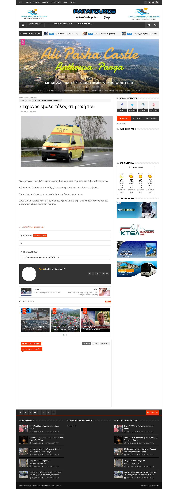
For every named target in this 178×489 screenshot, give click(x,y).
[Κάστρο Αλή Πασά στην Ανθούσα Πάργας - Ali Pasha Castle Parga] (89, 66)
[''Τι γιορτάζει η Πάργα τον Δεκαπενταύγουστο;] (23, 463)
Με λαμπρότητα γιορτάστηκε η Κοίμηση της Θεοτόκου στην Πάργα (46, 450)
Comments (153, 118)
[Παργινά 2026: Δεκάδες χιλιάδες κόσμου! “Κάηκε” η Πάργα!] (23, 440)
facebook (104, 343)
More (107, 301)
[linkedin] (107, 273)
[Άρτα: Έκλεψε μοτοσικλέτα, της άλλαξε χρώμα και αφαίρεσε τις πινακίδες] (45, 33)
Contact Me (154, 412)
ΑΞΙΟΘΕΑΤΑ (45, 2)
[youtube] (100, 273)
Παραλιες (36, 2)
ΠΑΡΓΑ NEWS (34, 24)
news (51, 33)
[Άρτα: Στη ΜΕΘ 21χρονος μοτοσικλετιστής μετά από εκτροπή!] (85, 33)
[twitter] (89, 273)
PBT (157, 485)
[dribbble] (103, 273)
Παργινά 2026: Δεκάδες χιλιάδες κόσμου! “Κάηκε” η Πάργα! (46, 438)
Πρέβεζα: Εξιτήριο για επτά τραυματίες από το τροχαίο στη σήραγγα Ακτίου (45, 473)
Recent (125, 118)
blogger (87, 343)
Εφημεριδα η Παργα (62, 24)
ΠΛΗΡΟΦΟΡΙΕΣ (84, 24)
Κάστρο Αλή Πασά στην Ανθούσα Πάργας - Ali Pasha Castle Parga (89, 83)
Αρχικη (21, 2)
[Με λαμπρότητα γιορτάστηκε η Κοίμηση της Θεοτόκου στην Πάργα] (23, 451)
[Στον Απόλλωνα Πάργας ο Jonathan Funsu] (23, 428)
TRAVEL (65, 2)
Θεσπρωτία (28, 112)
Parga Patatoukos (42, 485)
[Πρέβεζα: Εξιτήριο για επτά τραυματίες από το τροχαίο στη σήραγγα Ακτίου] (23, 474)
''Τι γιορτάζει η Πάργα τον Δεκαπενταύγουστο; (40, 462)
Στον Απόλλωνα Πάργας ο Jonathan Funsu (44, 427)
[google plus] (96, 273)
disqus (95, 343)
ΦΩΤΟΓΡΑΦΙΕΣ (56, 2)
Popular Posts (139, 119)
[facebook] (93, 273)
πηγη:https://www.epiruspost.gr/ (31, 227)
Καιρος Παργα (137, 167)
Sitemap (72, 2)
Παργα (28, 2)
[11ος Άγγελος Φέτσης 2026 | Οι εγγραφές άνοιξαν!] (124, 33)
